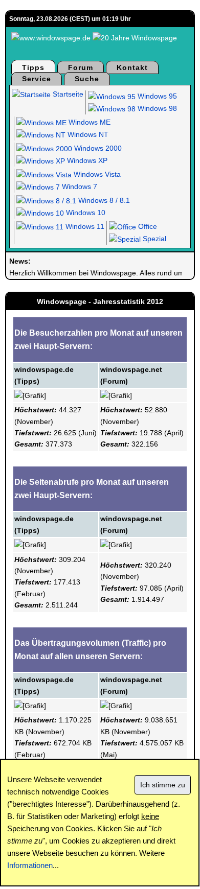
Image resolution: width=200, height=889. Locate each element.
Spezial (153, 239)
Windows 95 (156, 96)
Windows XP (86, 160)
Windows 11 (83, 226)
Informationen (30, 865)
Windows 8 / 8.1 (103, 200)
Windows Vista (96, 174)
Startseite (67, 94)
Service (36, 79)
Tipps (33, 67)
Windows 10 (84, 212)
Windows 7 (78, 186)
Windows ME (88, 122)
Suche (87, 79)
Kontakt (132, 67)
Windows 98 (156, 108)
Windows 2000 (97, 148)
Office (146, 226)
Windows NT (86, 134)
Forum (80, 67)
